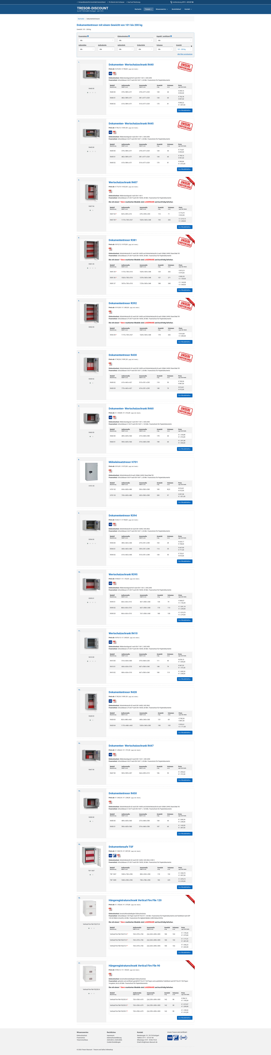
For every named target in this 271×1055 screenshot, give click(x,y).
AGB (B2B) (118, 1040)
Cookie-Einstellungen (114, 1042)
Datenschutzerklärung (114, 1038)
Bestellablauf (176, 9)
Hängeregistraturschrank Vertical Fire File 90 (134, 965)
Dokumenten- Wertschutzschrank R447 (131, 745)
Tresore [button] (147, 9)
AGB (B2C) (110, 1040)
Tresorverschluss (82, 1040)
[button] (87, 93)
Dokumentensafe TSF (121, 846)
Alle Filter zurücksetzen (184, 54)
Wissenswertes (161, 9)
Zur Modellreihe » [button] (184, 110)
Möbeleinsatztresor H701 (123, 462)
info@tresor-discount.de (149, 1042)
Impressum (110, 1035)
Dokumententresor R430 (123, 355)
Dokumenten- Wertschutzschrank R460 (131, 408)
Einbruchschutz (82, 1035)
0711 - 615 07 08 (187, 2)
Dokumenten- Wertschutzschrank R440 (131, 64)
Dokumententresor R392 (123, 303)
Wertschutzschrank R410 (123, 633)
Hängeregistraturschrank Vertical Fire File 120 (135, 900)
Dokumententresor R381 (123, 240)
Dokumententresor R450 (123, 793)
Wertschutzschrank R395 (123, 574)
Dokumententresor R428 (123, 692)
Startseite (138, 9)
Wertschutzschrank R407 (123, 182)
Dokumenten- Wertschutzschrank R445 (131, 123)
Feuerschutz (81, 1038)
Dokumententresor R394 (123, 515)
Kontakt (187, 9)
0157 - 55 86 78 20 (151, 1040)
